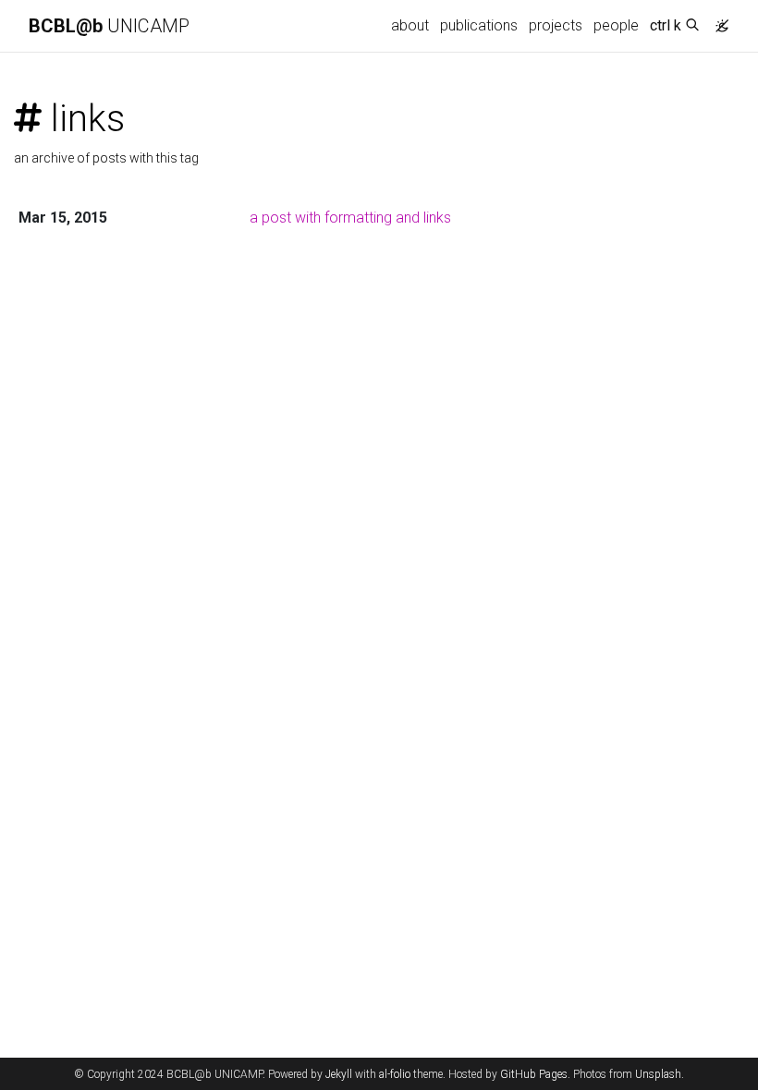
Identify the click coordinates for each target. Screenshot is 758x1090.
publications (479, 25)
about (410, 25)
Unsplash (658, 1074)
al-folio (394, 1074)
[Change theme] (717, 20)
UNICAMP (109, 26)
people (616, 25)
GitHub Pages (534, 1074)
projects (555, 25)
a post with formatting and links (350, 217)
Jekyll (338, 1074)
